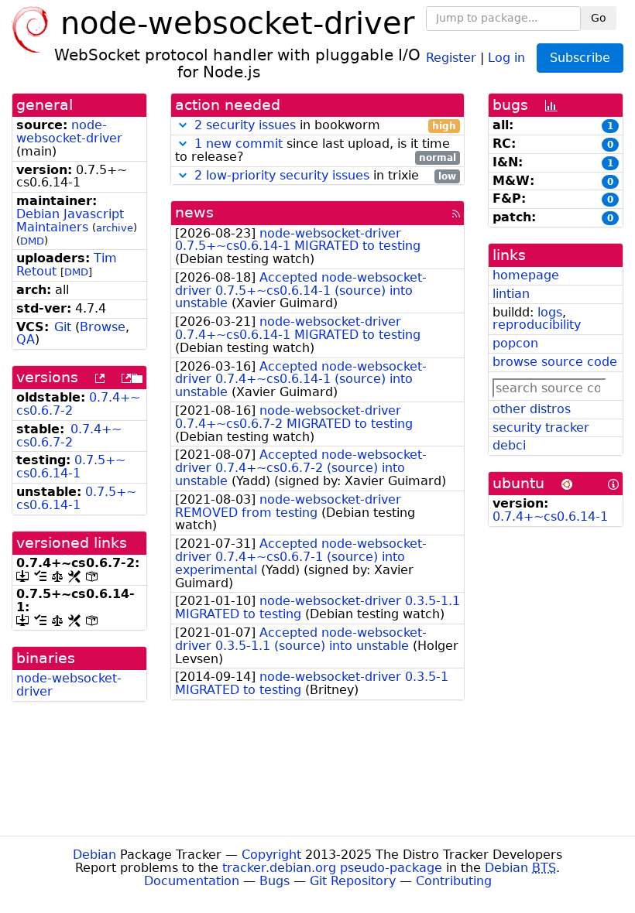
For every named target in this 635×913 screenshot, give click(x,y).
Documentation (191, 881)
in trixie (325, 176)
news (194, 212)
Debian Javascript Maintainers (70, 220)
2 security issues (245, 125)
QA (25, 339)
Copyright (271, 854)
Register (451, 57)
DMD (32, 241)
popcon (515, 343)
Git (62, 327)
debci (509, 445)
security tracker (541, 427)
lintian (511, 293)
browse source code (555, 361)
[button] (183, 125)
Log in (506, 57)
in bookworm (325, 125)
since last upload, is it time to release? (315, 151)
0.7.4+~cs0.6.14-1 (550, 516)
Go (598, 18)
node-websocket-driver (69, 131)
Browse (102, 327)
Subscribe (580, 57)
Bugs (274, 881)
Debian (94, 854)
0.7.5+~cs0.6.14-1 (70, 466)
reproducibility (537, 324)
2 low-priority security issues (281, 175)
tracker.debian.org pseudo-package (332, 867)
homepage (526, 275)
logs (549, 312)
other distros (532, 409)
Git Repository (353, 881)
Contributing (454, 881)
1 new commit (238, 143)
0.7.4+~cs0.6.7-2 (69, 436)
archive (114, 228)
